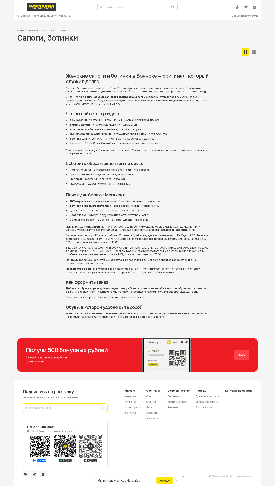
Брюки (74, 174)
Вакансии (152, 412)
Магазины (65, 15)
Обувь (43, 30)
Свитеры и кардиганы (83, 178)
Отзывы (151, 401)
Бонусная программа (245, 15)
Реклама (172, 407)
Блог (149, 407)
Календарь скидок (44, 15)
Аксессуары (77, 183)
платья (87, 174)
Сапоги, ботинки (57, 30)
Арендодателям (177, 401)
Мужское (131, 401)
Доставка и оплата (207, 396)
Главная (21, 30)
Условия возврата (207, 401)
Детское (130, 412)
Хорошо (164, 480)
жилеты (86, 169)
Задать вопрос (75, 297)
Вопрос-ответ (205, 407)
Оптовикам (174, 396)
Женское (33, 30)
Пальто (74, 169)
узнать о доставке (115, 297)
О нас (149, 396)
